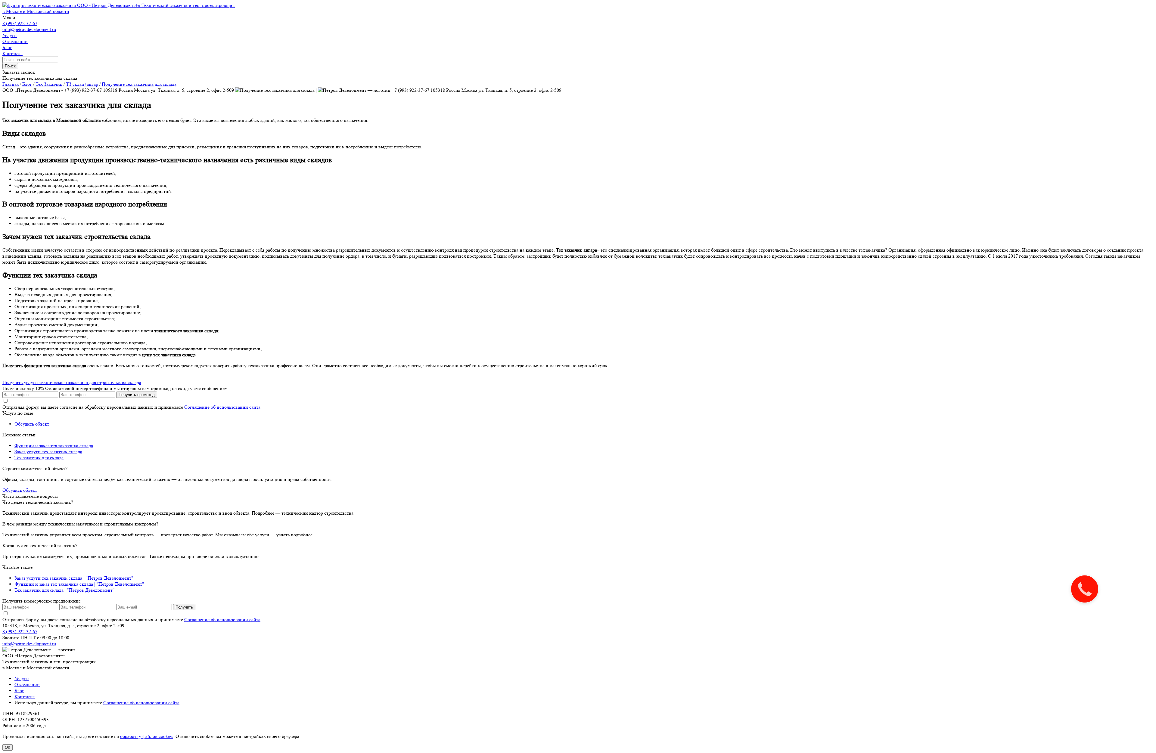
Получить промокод (137, 394)
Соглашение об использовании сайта (222, 407)
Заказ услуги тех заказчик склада (48, 451)
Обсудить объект (31, 424)
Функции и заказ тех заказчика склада (53, 445)
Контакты (24, 696)
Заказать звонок (18, 72)
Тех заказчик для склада (39, 457)
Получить (184, 607)
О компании (27, 684)
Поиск (10, 66)
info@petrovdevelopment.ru (29, 29)
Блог (19, 690)
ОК (7, 747)
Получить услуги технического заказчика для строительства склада (71, 382)
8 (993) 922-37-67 (19, 23)
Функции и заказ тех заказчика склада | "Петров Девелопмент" (79, 584)
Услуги (21, 678)
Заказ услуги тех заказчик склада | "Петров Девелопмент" (73, 578)
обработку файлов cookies (146, 736)
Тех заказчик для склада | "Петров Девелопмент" (64, 590)
